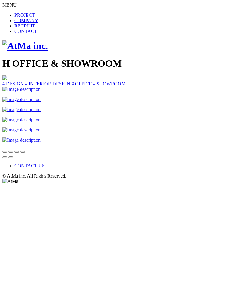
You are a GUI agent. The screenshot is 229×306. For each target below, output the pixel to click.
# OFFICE (82, 83)
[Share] (10, 152)
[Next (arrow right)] (10, 157)
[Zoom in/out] (22, 152)
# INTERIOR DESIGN (47, 83)
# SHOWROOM (109, 83)
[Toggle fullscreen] (16, 152)
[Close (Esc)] (4, 152)
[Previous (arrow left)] (4, 157)
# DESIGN (13, 83)
